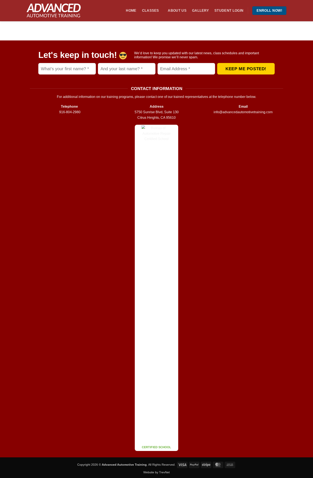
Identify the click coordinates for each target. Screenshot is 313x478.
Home (131, 10)
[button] (118, 10)
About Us (177, 10)
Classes (150, 10)
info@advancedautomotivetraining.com (243, 112)
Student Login (228, 10)
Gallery (200, 10)
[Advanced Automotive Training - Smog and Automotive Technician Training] (55, 10)
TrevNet (164, 472)
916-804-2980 (69, 112)
